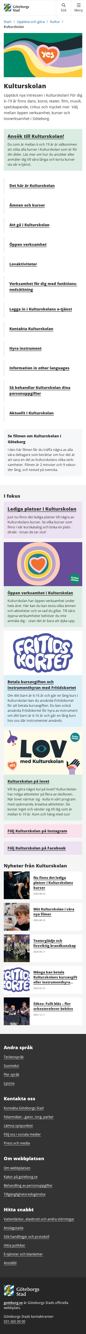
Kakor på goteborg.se (21, 1176)
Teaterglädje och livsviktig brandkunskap (54, 943)
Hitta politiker (14, 1245)
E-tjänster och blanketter (23, 1254)
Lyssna (9, 1083)
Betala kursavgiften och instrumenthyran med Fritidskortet (42, 684)
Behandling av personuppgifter (28, 1185)
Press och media (17, 1143)
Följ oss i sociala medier (22, 1134)
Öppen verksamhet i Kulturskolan (40, 592)
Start (7, 21)
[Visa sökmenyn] (63, 7)
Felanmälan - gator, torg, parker (29, 1116)
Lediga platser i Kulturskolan (42, 509)
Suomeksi (11, 1065)
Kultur (55, 21)
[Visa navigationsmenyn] (78, 7)
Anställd (10, 1263)
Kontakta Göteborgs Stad (24, 1108)
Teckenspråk (14, 1057)
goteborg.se (13, 1302)
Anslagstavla (13, 1227)
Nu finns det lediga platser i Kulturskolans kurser (53, 882)
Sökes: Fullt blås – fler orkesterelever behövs (53, 1006)
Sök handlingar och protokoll (26, 1236)
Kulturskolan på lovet (28, 781)
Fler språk (11, 1074)
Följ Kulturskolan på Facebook (37, 848)
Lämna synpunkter (18, 1125)
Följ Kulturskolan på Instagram (37, 830)
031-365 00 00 (14, 1321)
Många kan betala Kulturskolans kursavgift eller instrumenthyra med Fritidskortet (55, 979)
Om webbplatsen (17, 1168)
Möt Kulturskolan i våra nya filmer (53, 911)
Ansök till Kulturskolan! (36, 136)
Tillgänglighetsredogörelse (25, 1194)
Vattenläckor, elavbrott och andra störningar (39, 1219)
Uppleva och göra (31, 21)
